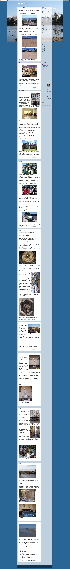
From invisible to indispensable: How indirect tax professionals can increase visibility (48, 19)
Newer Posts (21, 562)
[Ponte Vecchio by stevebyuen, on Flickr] (21, 270)
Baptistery (24, 268)
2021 (43, 42)
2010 (43, 53)
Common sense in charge (45, 15)
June (19, 523)
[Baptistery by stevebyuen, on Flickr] (38, 265)
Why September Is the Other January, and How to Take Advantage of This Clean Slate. (46, 30)
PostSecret (43, 25)
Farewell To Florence (22, 230)
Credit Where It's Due (45, 66)
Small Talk (20, 323)
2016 (43, 47)
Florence (26, 350)
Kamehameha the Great (25, 151)
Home (29, 562)
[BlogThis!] (33, 59)
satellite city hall (22, 83)
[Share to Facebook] (34, 59)
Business (22, 350)
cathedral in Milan (28, 245)
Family (21, 60)
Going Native (44, 67)
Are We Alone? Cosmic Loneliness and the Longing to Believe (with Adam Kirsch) (46, 23)
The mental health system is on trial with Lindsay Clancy (46, 32)
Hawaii (23, 60)
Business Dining (21, 408)
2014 (43, 49)
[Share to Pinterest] (35, 59)
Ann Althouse (44, 8)
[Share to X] (33, 319)
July (43, 63)
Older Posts (38, 562)
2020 (43, 43)
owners (25, 13)
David (19, 353)
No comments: (28, 59)
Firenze (20, 463)
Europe (24, 350)
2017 (43, 46)
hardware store (26, 11)
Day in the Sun (21, 161)
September (44, 61)
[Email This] (32, 59)
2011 (43, 52)
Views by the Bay (23, 3)
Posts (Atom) (23, 564)
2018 (43, 45)
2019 (43, 44)
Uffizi (36, 268)
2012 (43, 51)
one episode (23, 327)
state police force (35, 85)
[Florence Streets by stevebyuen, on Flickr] (37, 238)
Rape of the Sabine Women (24, 402)
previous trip (37, 106)
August (44, 62)
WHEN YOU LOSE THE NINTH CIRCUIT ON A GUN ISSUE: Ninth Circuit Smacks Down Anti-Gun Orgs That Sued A (46, 12)
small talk (27, 337)
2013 (43, 50)
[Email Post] (31, 59)
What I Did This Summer (45, 65)
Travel (25, 60)
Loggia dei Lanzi (21, 287)
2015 (43, 48)
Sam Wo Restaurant (44, 103)
